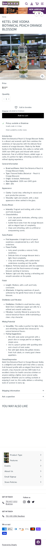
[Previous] (37, 14)
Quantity (6, 94)
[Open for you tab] (38, 542)
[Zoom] (42, 76)
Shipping (5, 111)
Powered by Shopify (9, 545)
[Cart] (37, 3)
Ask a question (8, 396)
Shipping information (11, 390)
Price (4, 83)
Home (4, 17)
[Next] (41, 14)
